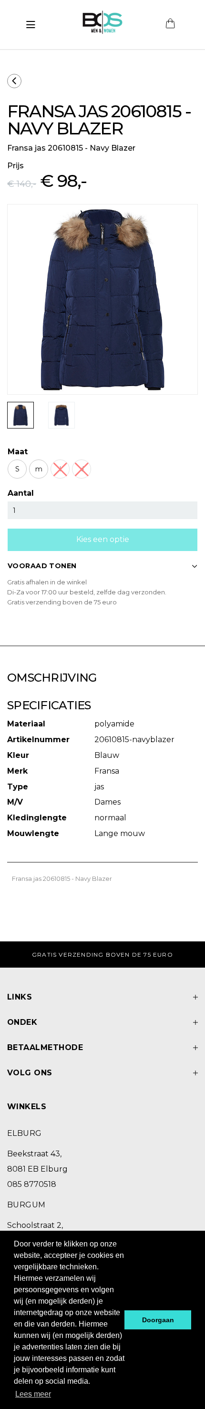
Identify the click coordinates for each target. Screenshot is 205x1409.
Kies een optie (102, 539)
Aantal (21, 493)
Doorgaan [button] (158, 1320)
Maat (18, 451)
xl (81, 469)
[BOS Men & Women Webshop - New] (102, 24)
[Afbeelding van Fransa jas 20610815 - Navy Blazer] (20, 415)
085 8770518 (31, 1184)
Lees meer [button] (33, 1394)
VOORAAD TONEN (42, 566)
